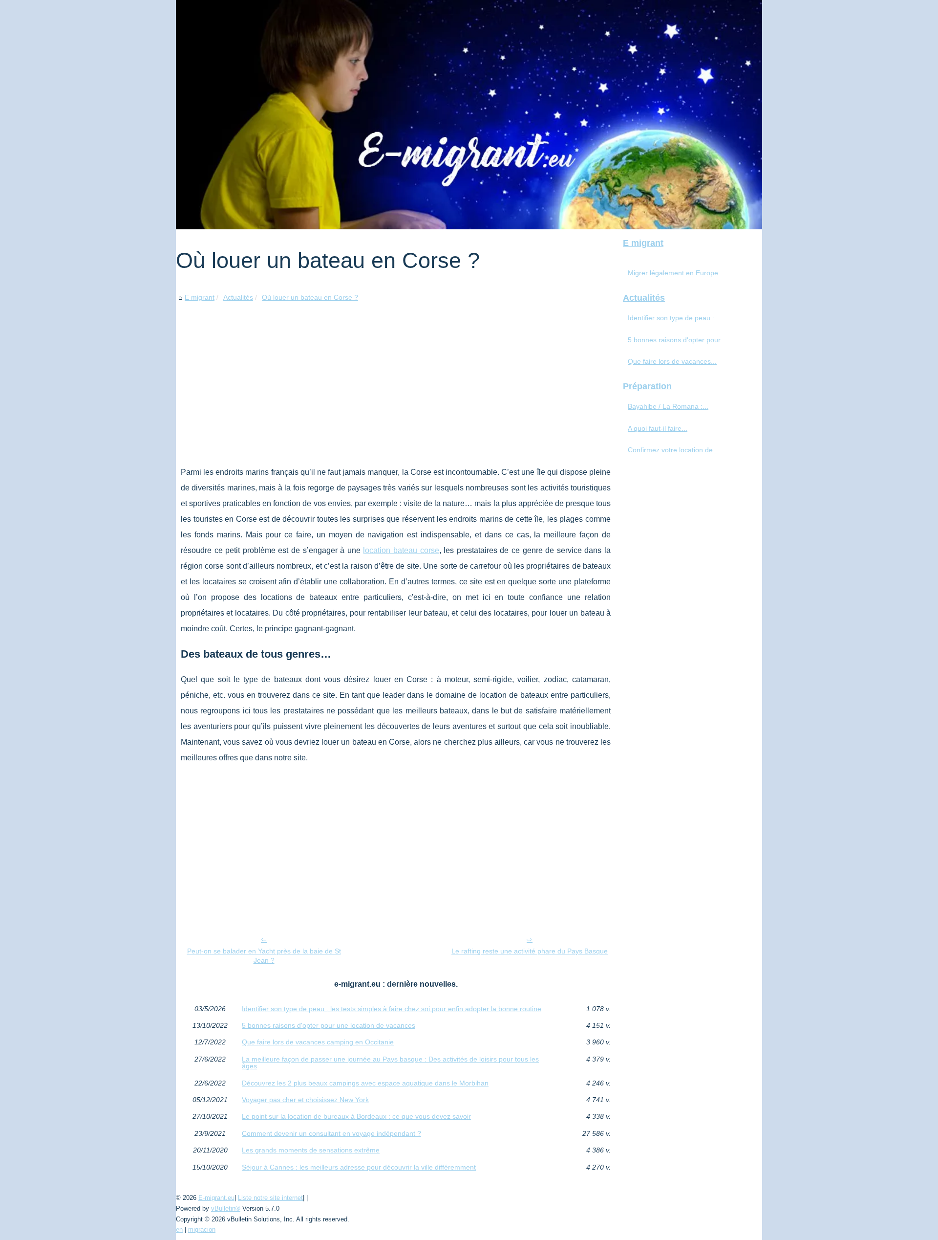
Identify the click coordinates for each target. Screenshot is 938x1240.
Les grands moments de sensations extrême (311, 1150)
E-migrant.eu (216, 1197)
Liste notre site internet (270, 1197)
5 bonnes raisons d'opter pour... (677, 340)
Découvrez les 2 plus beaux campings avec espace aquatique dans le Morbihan (365, 1083)
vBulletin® (225, 1208)
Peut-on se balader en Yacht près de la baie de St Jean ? (264, 955)
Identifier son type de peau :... (674, 318)
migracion (201, 1229)
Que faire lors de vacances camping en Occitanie (318, 1042)
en (179, 1229)
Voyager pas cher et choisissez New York (305, 1099)
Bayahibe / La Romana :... (668, 406)
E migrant (199, 297)
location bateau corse (401, 550)
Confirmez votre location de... (673, 450)
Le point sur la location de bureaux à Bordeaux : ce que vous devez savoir (356, 1116)
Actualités (238, 297)
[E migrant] (469, 114)
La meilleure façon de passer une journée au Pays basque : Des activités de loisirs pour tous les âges (390, 1063)
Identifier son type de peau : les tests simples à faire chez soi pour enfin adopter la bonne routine (391, 1008)
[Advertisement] (396, 376)
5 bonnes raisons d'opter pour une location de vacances (328, 1025)
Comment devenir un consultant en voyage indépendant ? (331, 1133)
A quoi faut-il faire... (657, 428)
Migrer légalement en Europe (673, 273)
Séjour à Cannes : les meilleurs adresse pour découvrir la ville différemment (359, 1167)
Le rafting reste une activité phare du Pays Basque (529, 951)
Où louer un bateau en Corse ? (310, 297)
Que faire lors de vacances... (672, 361)
